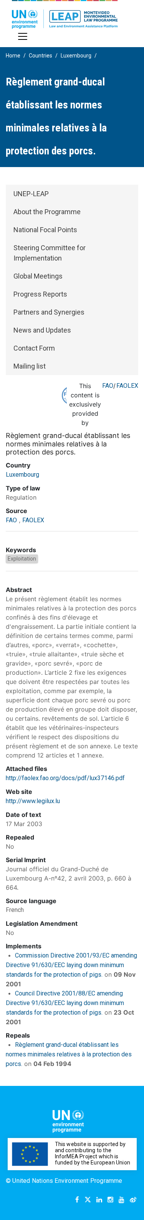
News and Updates (42, 330)
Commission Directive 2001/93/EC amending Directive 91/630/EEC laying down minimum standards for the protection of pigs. (71, 965)
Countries (40, 55)
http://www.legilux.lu (33, 801)
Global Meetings (38, 276)
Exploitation (22, 559)
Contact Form (34, 348)
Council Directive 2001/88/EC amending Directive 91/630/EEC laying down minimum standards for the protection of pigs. (65, 1003)
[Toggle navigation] (22, 36)
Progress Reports (40, 294)
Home (13, 55)
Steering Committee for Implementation (49, 253)
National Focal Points (45, 230)
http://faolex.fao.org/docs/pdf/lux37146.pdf (65, 778)
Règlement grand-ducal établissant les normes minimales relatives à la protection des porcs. (69, 1054)
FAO (107, 385)
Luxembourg (76, 55)
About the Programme (47, 212)
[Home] (65, 14)
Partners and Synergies (48, 312)
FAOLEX (127, 385)
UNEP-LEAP (31, 194)
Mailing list (29, 366)
